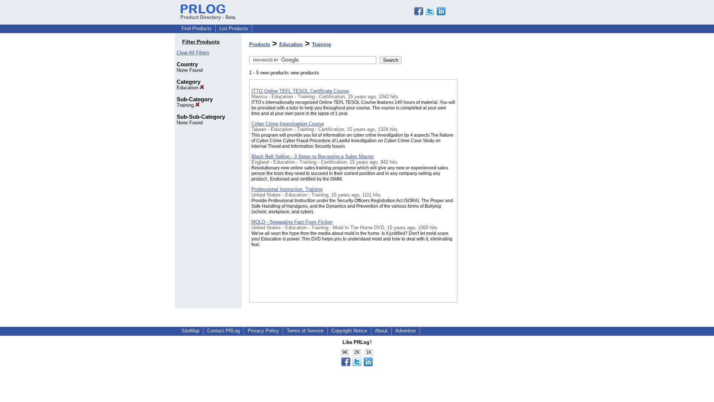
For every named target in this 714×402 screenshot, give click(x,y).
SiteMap (190, 331)
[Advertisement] (494, 193)
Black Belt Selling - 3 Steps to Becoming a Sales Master (312, 156)
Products (259, 44)
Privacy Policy (263, 331)
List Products (233, 28)
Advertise (405, 331)
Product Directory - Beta (207, 17)
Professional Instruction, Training (286, 189)
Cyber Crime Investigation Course (287, 124)
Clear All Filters (193, 52)
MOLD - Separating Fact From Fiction (291, 222)
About (381, 331)
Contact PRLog (223, 331)
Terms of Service (305, 331)
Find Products (196, 28)
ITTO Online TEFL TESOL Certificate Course (300, 91)
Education (188, 87)
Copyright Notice (349, 331)
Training (186, 105)
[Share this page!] (430, 13)
